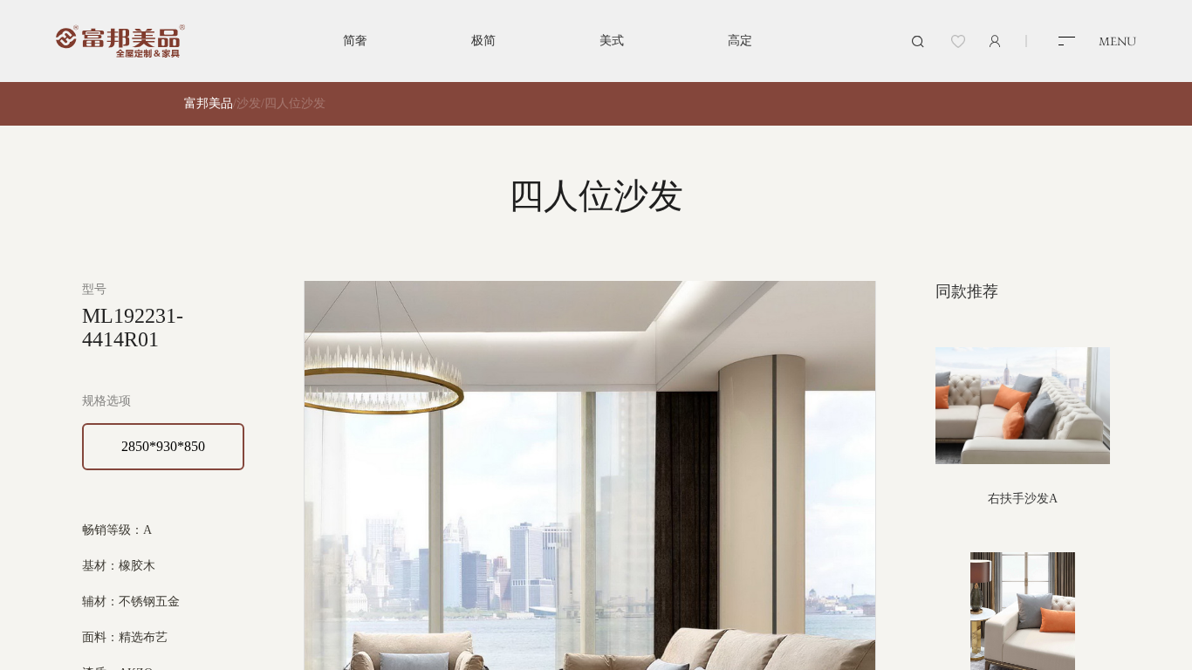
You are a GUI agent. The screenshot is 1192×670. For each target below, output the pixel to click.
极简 (483, 40)
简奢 (355, 40)
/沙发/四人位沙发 (279, 103)
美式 (611, 40)
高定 (740, 40)
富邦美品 (208, 103)
